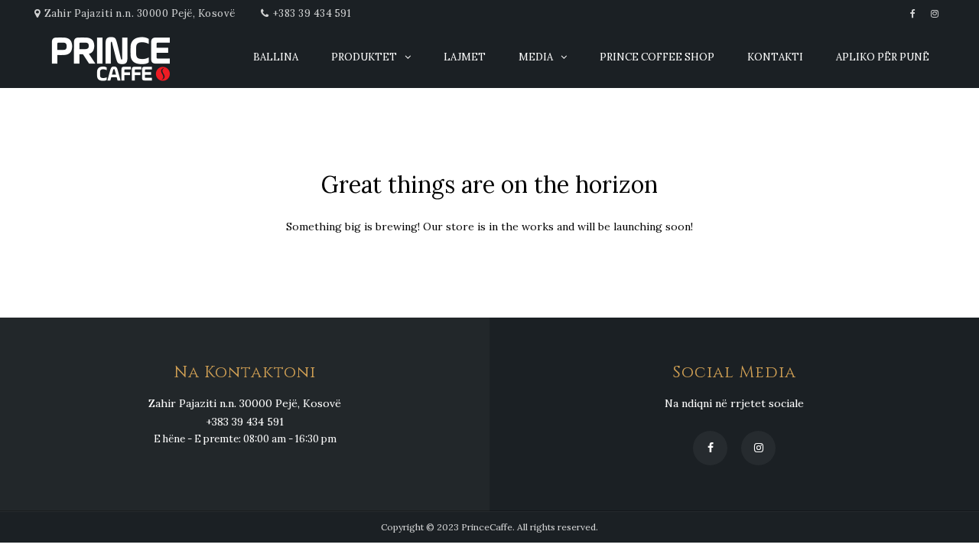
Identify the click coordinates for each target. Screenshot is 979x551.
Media (536, 57)
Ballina (275, 57)
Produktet (364, 57)
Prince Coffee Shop (657, 57)
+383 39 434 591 (312, 13)
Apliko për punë (882, 57)
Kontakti (775, 57)
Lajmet (465, 57)
